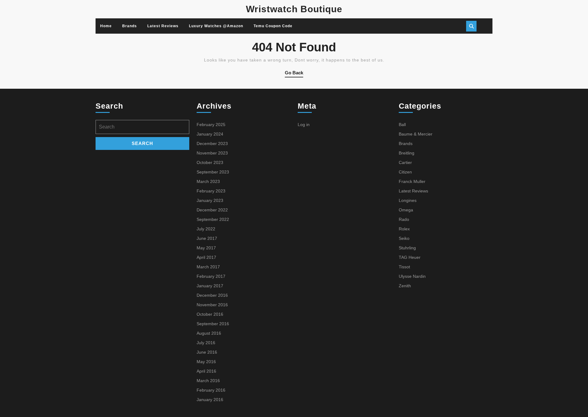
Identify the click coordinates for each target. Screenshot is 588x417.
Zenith (405, 285)
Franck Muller (412, 181)
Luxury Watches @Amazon (216, 26)
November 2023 (212, 153)
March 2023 (208, 181)
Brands (129, 26)
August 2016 (209, 333)
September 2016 (213, 323)
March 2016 (208, 380)
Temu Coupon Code (273, 26)
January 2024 (210, 134)
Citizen (405, 171)
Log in (304, 124)
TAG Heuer (409, 257)
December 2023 (212, 143)
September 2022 (213, 219)
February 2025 (211, 124)
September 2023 (213, 171)
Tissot (404, 266)
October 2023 (210, 162)
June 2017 (207, 238)
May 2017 (206, 247)
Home (106, 26)
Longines (408, 200)
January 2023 (210, 200)
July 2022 (206, 228)
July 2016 (206, 342)
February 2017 (211, 276)
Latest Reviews (163, 26)
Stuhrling (407, 247)
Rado (404, 219)
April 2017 (206, 257)
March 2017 (208, 266)
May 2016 (206, 361)
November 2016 (212, 304)
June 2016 (207, 352)
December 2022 (212, 209)
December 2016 (212, 295)
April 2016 (206, 371)
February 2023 (211, 190)
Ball (402, 124)
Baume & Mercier (415, 134)
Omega (406, 209)
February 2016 (211, 390)
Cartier (405, 162)
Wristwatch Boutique (294, 9)
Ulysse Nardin (412, 276)
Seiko (404, 238)
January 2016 (210, 399)
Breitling (406, 153)
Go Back (294, 73)
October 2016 (210, 314)
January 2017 (210, 285)
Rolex (404, 228)
